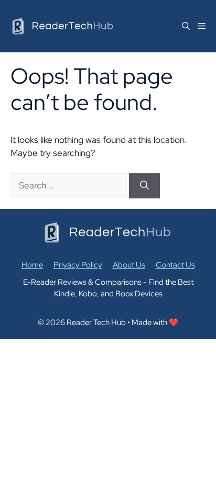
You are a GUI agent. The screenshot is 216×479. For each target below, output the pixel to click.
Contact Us (175, 265)
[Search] (144, 185)
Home (32, 265)
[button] (182, 26)
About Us (129, 265)
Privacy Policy (77, 265)
